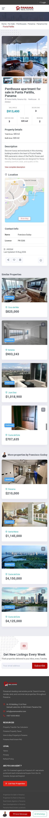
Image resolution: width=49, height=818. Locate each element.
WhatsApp (41, 814)
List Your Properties (16, 783)
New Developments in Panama (14, 804)
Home (4, 24)
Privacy (6, 755)
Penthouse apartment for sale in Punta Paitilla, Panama (23, 92)
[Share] (8, 260)
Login (43, 2)
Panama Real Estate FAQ (12, 739)
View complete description (15, 167)
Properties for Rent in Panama (14, 798)
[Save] (14, 260)
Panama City (42, 24)
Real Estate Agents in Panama (14, 801)
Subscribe (39, 665)
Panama (31, 24)
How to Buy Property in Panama (15, 735)
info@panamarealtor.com (16, 711)
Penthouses (21, 24)
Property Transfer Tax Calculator (15, 727)
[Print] (20, 260)
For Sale (11, 24)
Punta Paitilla (8, 27)
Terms (5, 751)
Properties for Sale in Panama (13, 795)
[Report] (41, 260)
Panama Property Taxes (12, 731)
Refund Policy (8, 759)
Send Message (21, 814)
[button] (5, 56)
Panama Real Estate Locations (14, 808)
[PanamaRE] (25, 8)
